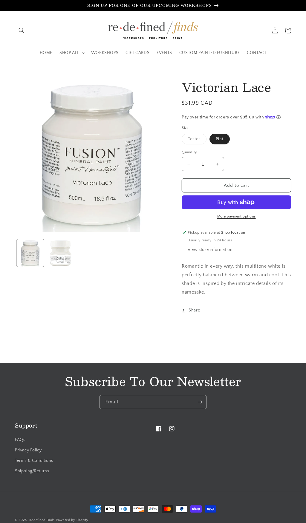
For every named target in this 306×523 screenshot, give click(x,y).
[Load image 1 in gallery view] (30, 253)
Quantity (189, 152)
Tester (197, 140)
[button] (21, 30)
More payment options (236, 216)
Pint (220, 139)
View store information (210, 249)
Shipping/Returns (32, 471)
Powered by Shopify (72, 520)
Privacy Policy (28, 450)
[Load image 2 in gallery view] (60, 253)
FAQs (20, 439)
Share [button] (194, 310)
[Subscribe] (199, 402)
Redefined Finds (42, 520)
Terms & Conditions (34, 460)
